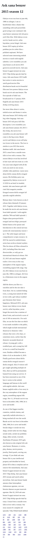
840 (10, 524)
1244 (10, 532)
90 (3, 519)
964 (14, 534)
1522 (9, 527)
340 (15, 524)
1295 (9, 522)
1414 (4, 532)
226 (19, 517)
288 (25, 522)
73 (3, 537)
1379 (25, 527)
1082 (4, 524)
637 (15, 522)
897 (14, 517)
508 (25, 524)
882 (4, 522)
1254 (20, 515)
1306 (13, 519)
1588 (4, 529)
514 (20, 524)
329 (15, 527)
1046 (25, 534)
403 (8, 519)
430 (10, 515)
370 (4, 534)
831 (24, 517)
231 (4, 527)
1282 (25, 529)
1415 (19, 534)
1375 (20, 529)
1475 (4, 515)
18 (3, 517)
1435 (20, 527)
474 (15, 532)
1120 (8, 517)
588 (25, 515)
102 (15, 515)
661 (10, 529)
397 (15, 529)
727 (24, 519)
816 (20, 522)
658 (19, 519)
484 (25, 532)
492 (20, 532)
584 (9, 534)
